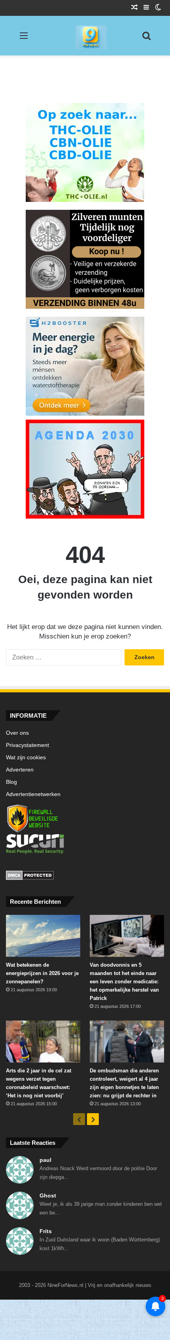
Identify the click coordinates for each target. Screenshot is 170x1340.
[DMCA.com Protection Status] (85, 876)
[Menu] (24, 39)
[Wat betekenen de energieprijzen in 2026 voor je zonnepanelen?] (43, 936)
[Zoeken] (146, 39)
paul (45, 1160)
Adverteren (20, 770)
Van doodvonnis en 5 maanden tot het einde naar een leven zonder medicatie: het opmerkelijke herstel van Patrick (124, 981)
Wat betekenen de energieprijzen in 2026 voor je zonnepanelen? (42, 973)
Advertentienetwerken (33, 794)
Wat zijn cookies (26, 757)
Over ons (17, 733)
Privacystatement (27, 745)
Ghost (48, 1195)
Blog (11, 782)
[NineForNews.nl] (85, 35)
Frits (46, 1231)
